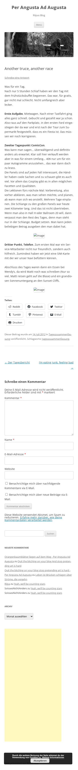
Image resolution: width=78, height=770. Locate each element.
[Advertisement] (33, 685)
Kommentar (13, 398)
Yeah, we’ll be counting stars (29, 584)
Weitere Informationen (53, 757)
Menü (39, 24)
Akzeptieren (40, 760)
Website (10, 469)
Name (9, 440)
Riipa (7, 584)
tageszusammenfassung (55, 339)
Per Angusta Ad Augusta (39, 7)
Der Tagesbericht (17, 362)
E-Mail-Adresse (15, 454)
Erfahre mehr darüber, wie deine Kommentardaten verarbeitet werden (33, 519)
